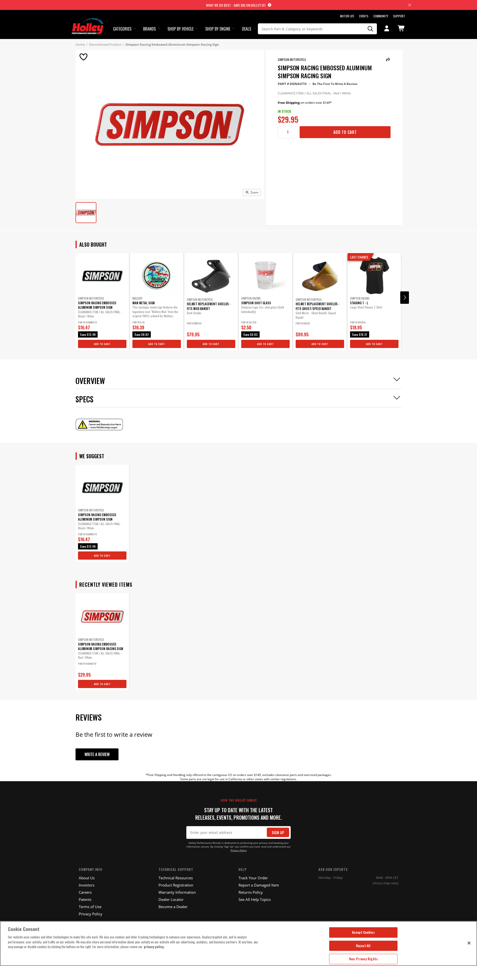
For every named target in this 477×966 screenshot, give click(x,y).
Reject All (363, 945)
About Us (87, 877)
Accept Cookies (363, 932)
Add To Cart (345, 132)
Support (399, 16)
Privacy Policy (239, 850)
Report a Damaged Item (258, 885)
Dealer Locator (171, 899)
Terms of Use (90, 906)
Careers (85, 892)
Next (404, 297)
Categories (122, 29)
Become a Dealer (173, 906)
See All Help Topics (254, 899)
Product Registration (176, 885)
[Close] (469, 942)
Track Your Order (253, 877)
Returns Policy (250, 892)
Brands (149, 29)
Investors (86, 885)
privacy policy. (154, 946)
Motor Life (347, 16)
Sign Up (278, 832)
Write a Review (97, 754)
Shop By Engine (217, 29)
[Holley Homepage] (88, 21)
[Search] (370, 28)
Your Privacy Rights (363, 958)
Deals (246, 29)
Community (380, 16)
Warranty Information (177, 892)
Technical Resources (176, 877)
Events (363, 16)
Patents (85, 899)
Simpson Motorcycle (292, 59)
